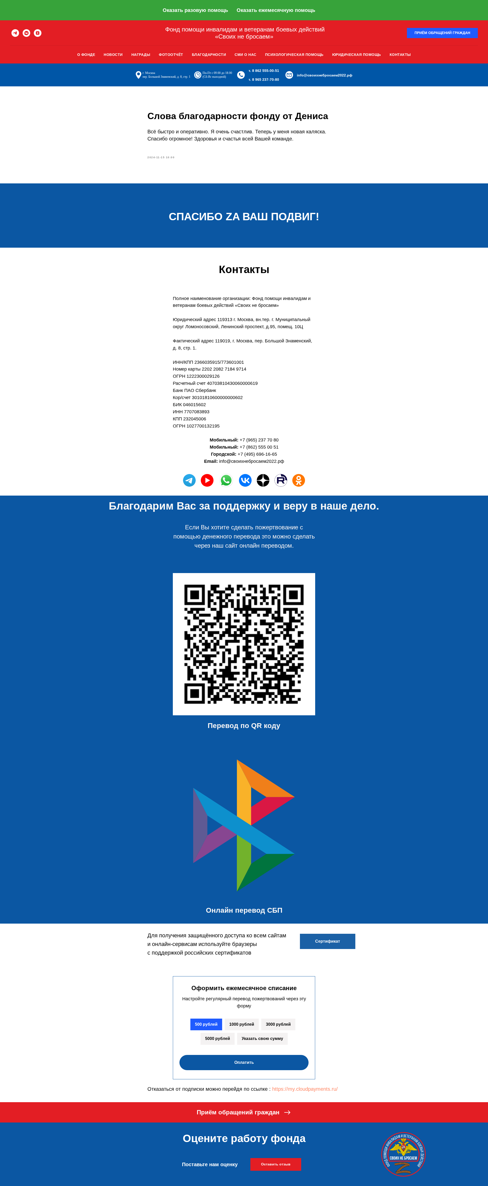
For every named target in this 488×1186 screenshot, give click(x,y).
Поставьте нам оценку (210, 1164)
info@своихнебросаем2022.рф (324, 75)
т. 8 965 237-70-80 (264, 79)
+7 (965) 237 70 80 (259, 439)
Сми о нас (245, 55)
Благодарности (209, 55)
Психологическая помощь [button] (294, 55)
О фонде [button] (86, 55)
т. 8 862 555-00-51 (264, 71)
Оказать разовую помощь (195, 10)
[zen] (37, 33)
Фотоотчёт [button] (171, 55)
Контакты (400, 55)
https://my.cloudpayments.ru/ (305, 1089)
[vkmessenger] (26, 33)
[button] (442, 33)
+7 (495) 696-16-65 (257, 454)
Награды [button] (140, 55)
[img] (245, 480)
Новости (113, 55)
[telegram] (15, 33)
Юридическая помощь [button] (356, 55)
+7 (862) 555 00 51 (259, 447)
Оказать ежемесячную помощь (276, 10)
